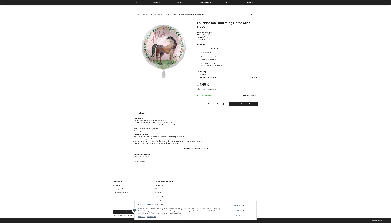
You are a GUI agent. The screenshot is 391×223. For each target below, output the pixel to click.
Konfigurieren (239, 210)
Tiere (206, 37)
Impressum (141, 217)
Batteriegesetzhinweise (163, 200)
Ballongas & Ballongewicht (229, 78)
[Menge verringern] (199, 104)
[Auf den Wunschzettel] (189, 25)
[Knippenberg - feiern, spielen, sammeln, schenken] (136, 2)
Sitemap (158, 192)
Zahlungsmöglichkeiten (121, 189)
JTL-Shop (380, 220)
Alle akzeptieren (239, 205)
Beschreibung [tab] (139, 113)
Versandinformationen (120, 192)
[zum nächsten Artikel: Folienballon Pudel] (255, 14)
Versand (213, 89)
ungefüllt (203, 75)
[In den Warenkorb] (135, 20)
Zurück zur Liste (140, 14)
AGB (156, 189)
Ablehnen (239, 216)
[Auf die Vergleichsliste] (184, 25)
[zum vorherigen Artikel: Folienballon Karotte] (251, 14)
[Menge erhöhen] (223, 104)
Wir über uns (117, 185)
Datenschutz (151, 217)
